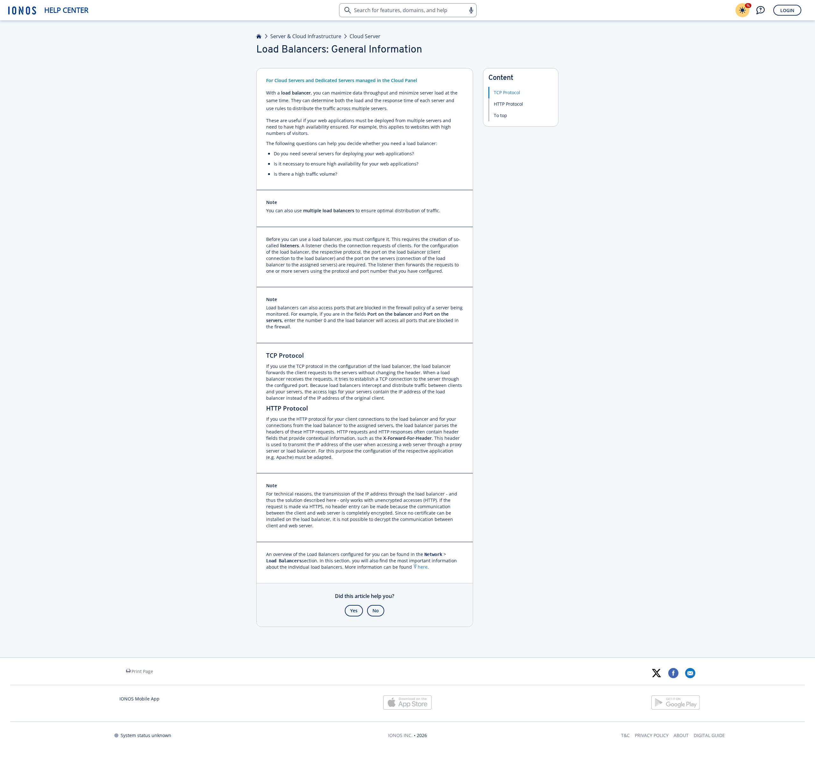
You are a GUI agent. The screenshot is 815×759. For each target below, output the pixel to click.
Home (259, 36)
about (681, 735)
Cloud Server (365, 36)
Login (787, 10)
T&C (625, 735)
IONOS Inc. (400, 735)
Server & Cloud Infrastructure (305, 36)
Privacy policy (652, 735)
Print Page (142, 671)
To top (500, 115)
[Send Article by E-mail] (690, 673)
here (423, 567)
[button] (470, 10)
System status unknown (146, 735)
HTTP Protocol (508, 104)
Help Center (66, 10)
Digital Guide (709, 735)
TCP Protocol (507, 92)
